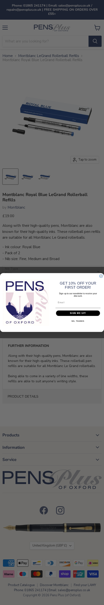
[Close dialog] (101, 276)
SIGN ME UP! (78, 313)
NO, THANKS (78, 321)
